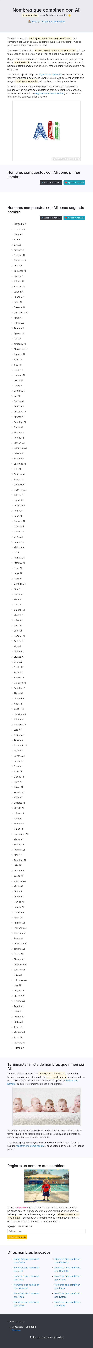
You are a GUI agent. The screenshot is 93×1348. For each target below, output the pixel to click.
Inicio (34, 21)
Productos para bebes (53, 21)
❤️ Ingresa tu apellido (74, 182)
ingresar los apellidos (50, 74)
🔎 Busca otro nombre (50, 182)
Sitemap (16, 1330)
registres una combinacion (49, 93)
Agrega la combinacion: (19, 1226)
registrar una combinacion (30, 1145)
